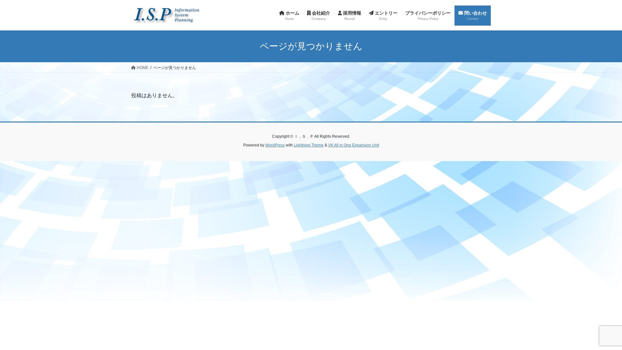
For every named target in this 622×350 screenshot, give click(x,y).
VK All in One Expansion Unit (353, 145)
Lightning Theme (309, 145)
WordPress (275, 145)
